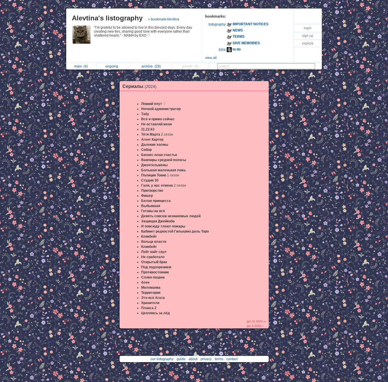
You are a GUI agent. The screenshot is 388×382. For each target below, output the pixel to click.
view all (211, 58)
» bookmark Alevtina (163, 19)
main (81, 66)
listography (217, 24)
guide (181, 359)
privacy (206, 359)
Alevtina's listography (107, 18)
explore (308, 43)
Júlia (222, 50)
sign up (307, 36)
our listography (162, 359)
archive (151, 66)
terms (219, 359)
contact (231, 359)
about (193, 359)
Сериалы (139, 86)
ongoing (112, 66)
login (308, 28)
